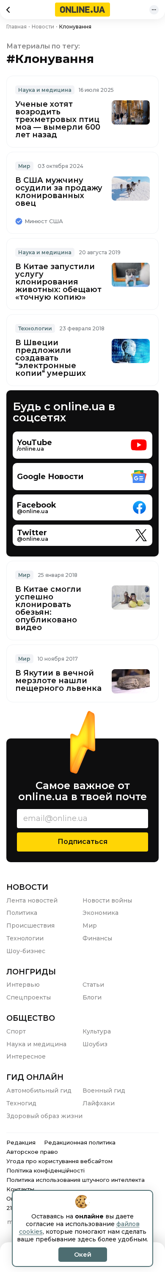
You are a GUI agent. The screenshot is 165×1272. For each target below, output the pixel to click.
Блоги (92, 997)
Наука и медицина (45, 90)
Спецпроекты (28, 997)
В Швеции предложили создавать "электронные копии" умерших (50, 358)
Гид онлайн (34, 1077)
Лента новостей (32, 900)
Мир (24, 166)
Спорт (16, 1031)
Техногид (21, 1103)
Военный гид (103, 1090)
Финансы (97, 938)
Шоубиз (94, 1044)
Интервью (23, 984)
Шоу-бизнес (25, 951)
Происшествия (30, 925)
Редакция (21, 1142)
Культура (96, 1031)
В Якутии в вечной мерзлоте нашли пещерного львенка (58, 680)
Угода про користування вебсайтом (59, 1161)
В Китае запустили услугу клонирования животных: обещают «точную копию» (58, 282)
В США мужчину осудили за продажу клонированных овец (58, 192)
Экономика (100, 913)
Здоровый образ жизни (44, 1116)
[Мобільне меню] (154, 9)
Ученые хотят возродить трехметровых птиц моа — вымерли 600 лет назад (57, 119)
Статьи (93, 984)
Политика (21, 913)
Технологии (35, 328)
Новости (27, 887)
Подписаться (82, 842)
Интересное (26, 1056)
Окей (82, 1254)
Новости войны (107, 900)
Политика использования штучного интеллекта (75, 1179)
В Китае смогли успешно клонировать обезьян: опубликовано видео (48, 608)
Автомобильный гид (39, 1090)
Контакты (20, 1189)
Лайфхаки (98, 1103)
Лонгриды (31, 972)
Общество (30, 1018)
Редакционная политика (80, 1142)
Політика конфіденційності (45, 1170)
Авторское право (32, 1151)
